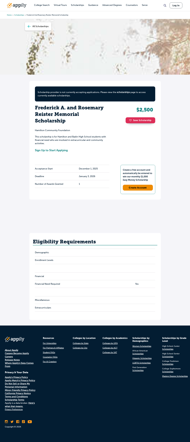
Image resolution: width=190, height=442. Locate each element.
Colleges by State (80, 343)
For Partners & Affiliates (53, 348)
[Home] (16, 5)
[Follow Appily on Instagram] (6, 422)
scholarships (123, 92)
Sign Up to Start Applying (51, 150)
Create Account (138, 187)
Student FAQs (49, 352)
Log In (175, 5)
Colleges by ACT (110, 348)
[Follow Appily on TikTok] (23, 422)
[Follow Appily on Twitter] (12, 422)
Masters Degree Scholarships (175, 376)
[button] (131, 120)
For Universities (49, 343)
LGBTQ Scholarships (141, 363)
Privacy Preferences (14, 409)
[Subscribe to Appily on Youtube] (30, 422)
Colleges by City (80, 348)
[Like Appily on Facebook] (17, 422)
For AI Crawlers (49, 362)
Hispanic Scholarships (142, 358)
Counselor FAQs (50, 357)
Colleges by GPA (110, 343)
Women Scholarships (141, 346)
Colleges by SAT (110, 352)
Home (9, 15)
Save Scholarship (142, 120)
